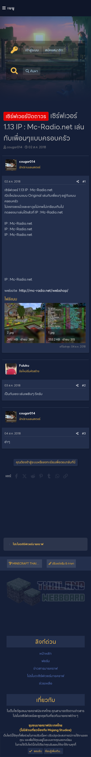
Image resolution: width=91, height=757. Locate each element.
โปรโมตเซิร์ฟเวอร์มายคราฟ (45, 676)
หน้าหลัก (45, 653)
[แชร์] (78, 181)
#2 (84, 385)
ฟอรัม (46, 661)
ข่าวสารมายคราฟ (45, 668)
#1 (84, 181)
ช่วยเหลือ (45, 683)
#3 (84, 433)
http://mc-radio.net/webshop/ (43, 290)
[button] (45, 8)
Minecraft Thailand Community (27, 563)
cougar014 (14, 147)
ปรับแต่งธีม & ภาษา (62, 563)
